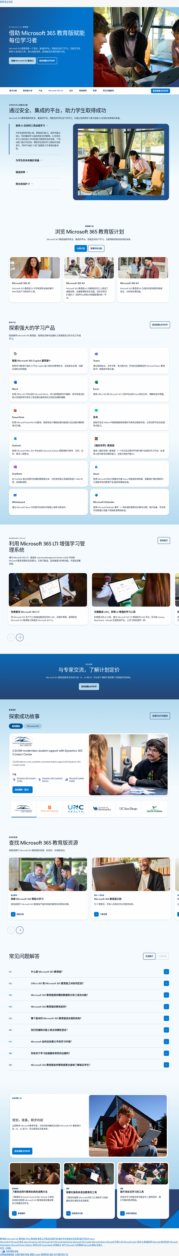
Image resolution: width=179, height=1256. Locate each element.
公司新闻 (79, 1245)
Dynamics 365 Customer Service (52, 779)
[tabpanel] (89, 775)
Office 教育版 (31, 1238)
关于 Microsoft (68, 1245)
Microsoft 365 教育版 (16, 1238)
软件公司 (37, 1245)
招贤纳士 (57, 1245)
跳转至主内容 (6, 1)
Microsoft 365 (48, 1241)
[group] (47, 598)
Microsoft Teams (99, 1241)
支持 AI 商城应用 (144, 1241)
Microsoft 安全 (17, 1241)
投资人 (99, 1245)
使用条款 (45, 1254)
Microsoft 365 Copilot (82, 1241)
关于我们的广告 (61, 1254)
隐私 (27, 1254)
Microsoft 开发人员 (114, 1241)
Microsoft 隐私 (89, 1245)
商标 (51, 1254)
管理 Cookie (35, 1254)
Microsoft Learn (130, 1241)
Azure (26, 1241)
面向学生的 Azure (87, 1238)
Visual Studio (47, 1245)
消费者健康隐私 (7, 1254)
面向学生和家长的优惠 (68, 1238)
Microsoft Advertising (63, 1241)
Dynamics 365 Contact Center (26, 779)
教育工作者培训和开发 (47, 1238)
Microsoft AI (5, 1241)
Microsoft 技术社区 (160, 1241)
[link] (13, 91)
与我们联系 (20, 1254)
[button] (23, 809)
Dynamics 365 (35, 1241)
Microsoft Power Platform (21, 1245)
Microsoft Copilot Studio (76, 779)
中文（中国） (6, 1248)
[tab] (16, 726)
